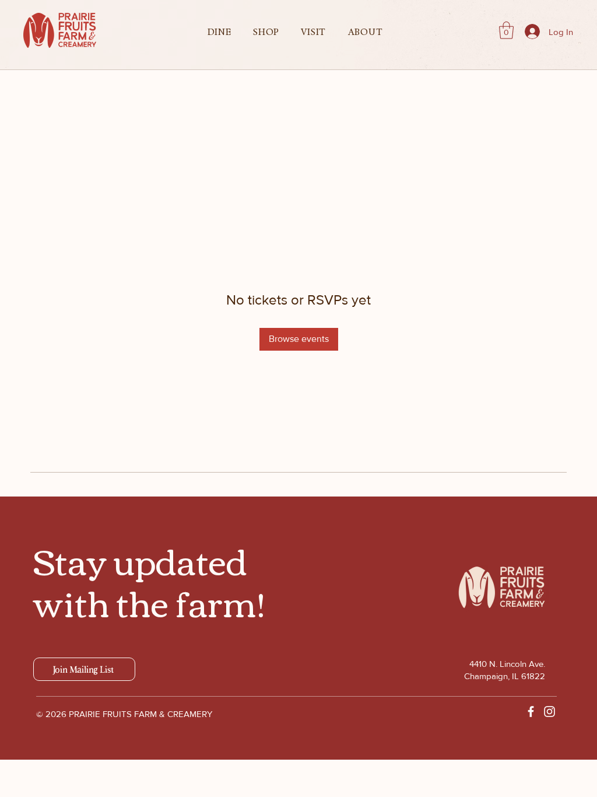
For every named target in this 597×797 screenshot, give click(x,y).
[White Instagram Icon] (549, 711)
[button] (219, 32)
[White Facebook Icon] (531, 711)
